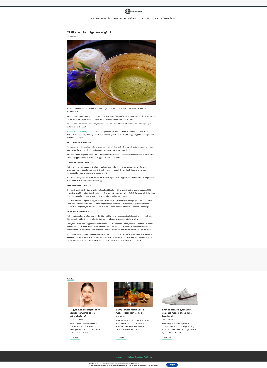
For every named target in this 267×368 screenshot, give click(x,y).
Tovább (74, 338)
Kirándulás (133, 18)
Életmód (95, 18)
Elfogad (172, 365)
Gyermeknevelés (119, 18)
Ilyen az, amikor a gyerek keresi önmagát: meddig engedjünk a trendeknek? (177, 312)
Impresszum (120, 357)
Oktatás (145, 18)
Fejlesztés (105, 18)
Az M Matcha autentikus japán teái (80, 131)
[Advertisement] (194, 35)
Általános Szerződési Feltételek (139, 357)
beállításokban (153, 366)
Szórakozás (166, 18)
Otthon (155, 18)
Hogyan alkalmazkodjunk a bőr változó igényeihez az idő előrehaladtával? (85, 312)
